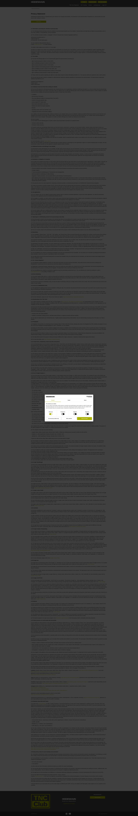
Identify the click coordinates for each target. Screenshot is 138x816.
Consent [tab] (52, 400)
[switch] (62, 414)
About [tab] (85, 400)
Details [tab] (69, 400)
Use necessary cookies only (53, 418)
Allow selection (69, 418)
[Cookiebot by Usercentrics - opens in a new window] (87, 396)
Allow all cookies (84, 418)
